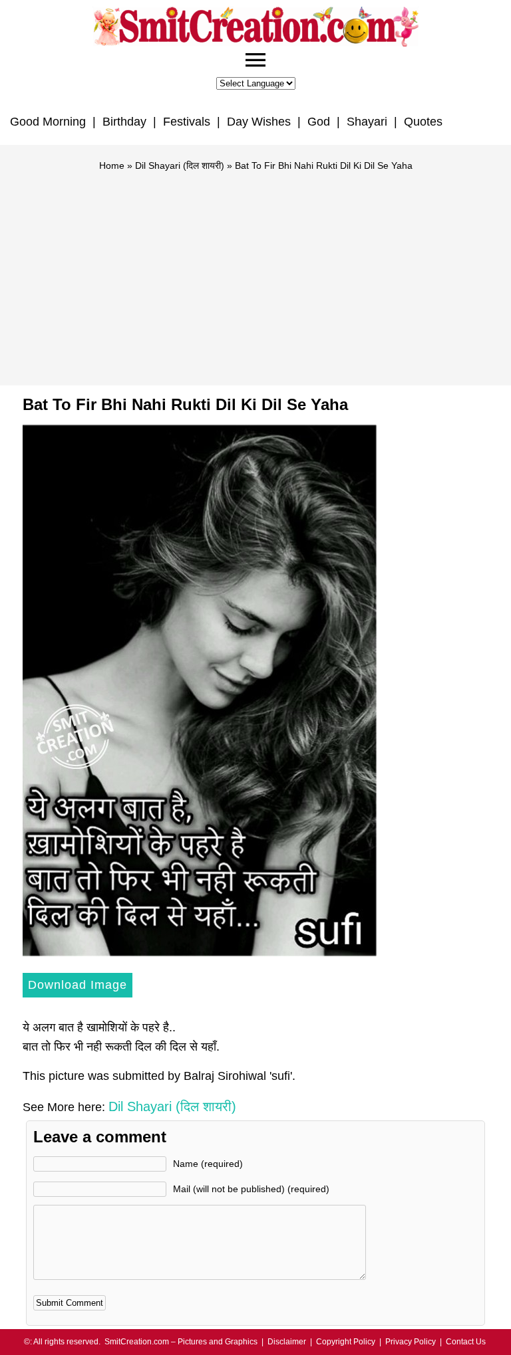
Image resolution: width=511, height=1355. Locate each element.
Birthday (124, 121)
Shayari (367, 121)
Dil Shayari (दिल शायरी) (179, 165)
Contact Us (466, 1341)
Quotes (423, 121)
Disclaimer (286, 1341)
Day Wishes (259, 121)
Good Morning (48, 121)
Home (111, 165)
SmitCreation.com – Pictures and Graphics (180, 1341)
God (318, 121)
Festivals (186, 121)
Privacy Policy (410, 1341)
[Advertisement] (255, 272)
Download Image (77, 984)
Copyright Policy (345, 1341)
